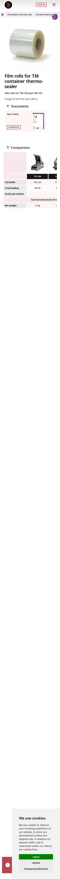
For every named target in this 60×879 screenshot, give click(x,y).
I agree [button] (36, 857)
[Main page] (8, 5)
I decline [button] (36, 863)
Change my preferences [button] (36, 868)
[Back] (50, 5)
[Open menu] (54, 4)
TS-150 (37, 176)
